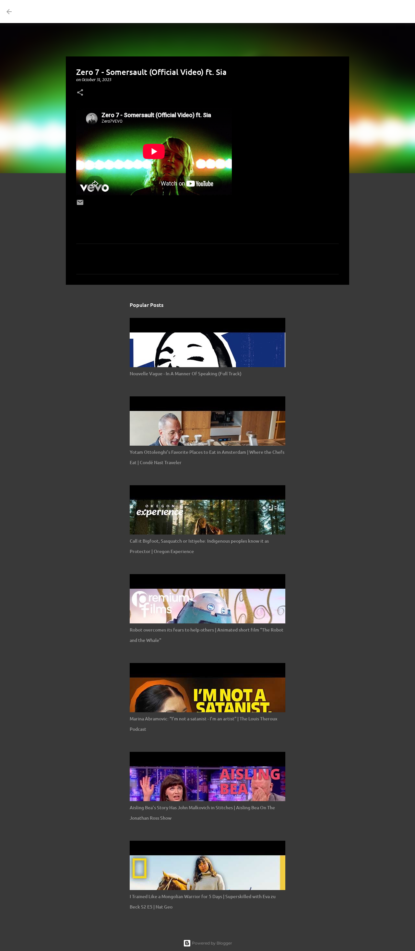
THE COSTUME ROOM (75, 11)
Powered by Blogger (211, 943)
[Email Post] (80, 204)
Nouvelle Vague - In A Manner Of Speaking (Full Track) (186, 373)
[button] (80, 93)
